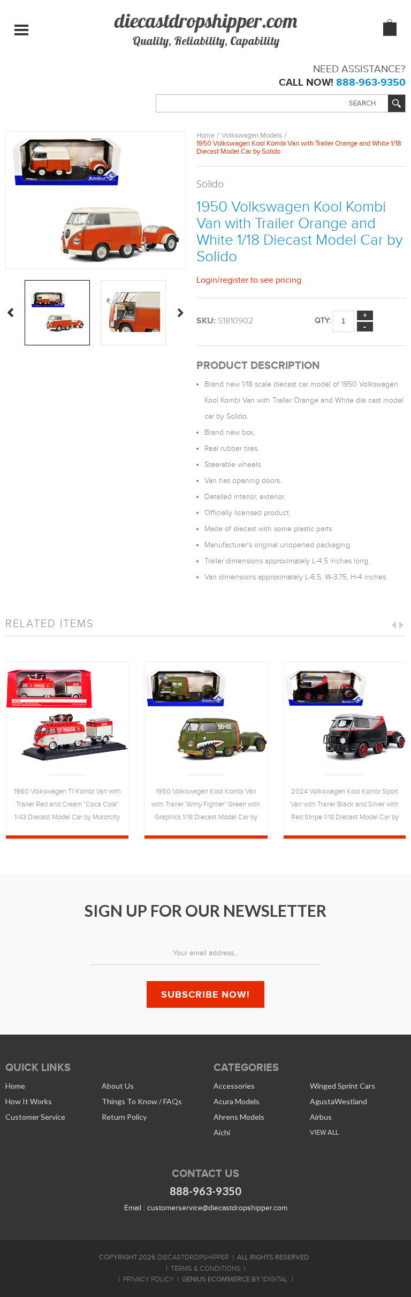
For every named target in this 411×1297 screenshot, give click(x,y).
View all (324, 1132)
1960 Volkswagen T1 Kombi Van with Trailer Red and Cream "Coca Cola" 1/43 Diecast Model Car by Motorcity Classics (67, 806)
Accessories (234, 1085)
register (234, 279)
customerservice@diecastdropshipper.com (217, 1208)
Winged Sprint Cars (342, 1085)
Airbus (321, 1116)
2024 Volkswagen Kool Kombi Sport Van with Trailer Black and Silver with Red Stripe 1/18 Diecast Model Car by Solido (345, 806)
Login (206, 279)
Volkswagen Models (252, 135)
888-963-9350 (371, 82)
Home (205, 135)
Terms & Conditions (206, 1268)
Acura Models (237, 1101)
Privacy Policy (148, 1279)
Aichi (222, 1132)
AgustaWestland (338, 1101)
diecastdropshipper (193, 1257)
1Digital (274, 1279)
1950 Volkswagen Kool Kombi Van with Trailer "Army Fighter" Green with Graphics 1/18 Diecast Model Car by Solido (205, 806)
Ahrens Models (239, 1116)
